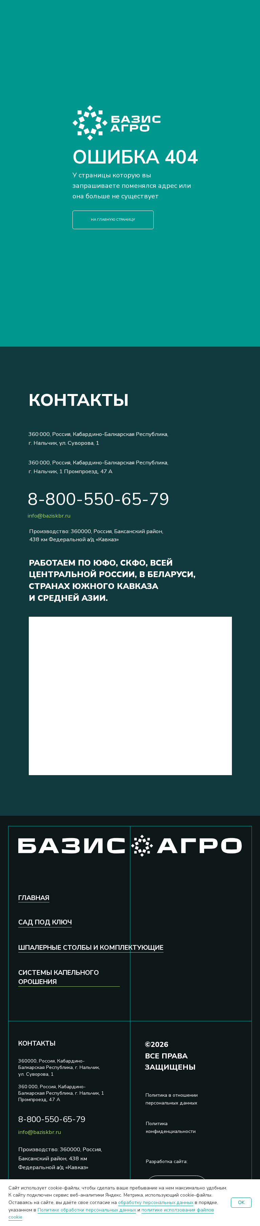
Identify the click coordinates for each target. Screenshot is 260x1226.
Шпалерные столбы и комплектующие (91, 947)
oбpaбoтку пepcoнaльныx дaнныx (155, 1202)
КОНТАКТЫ (37, 1043)
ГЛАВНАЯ (33, 898)
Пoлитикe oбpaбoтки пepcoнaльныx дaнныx (87, 1210)
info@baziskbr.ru (49, 516)
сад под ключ (45, 922)
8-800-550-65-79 (98, 499)
